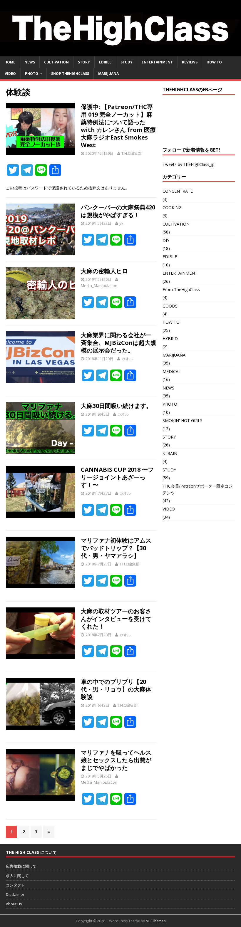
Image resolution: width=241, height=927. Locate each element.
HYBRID (170, 338)
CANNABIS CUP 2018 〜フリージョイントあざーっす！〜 (117, 477)
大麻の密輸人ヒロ (104, 271)
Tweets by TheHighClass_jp (189, 164)
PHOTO (31, 73)
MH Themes (155, 920)
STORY (84, 62)
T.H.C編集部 (131, 153)
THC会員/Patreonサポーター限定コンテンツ (198, 489)
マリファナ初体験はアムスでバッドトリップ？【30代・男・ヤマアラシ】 (116, 548)
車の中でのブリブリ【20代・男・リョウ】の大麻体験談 (116, 689)
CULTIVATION (56, 62)
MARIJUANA (108, 73)
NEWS (29, 62)
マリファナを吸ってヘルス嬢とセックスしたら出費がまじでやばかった (116, 760)
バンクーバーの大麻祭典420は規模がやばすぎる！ (118, 211)
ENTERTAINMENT (157, 62)
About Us (14, 903)
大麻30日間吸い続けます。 (116, 406)
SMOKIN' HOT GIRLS (182, 420)
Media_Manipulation (99, 285)
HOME (9, 62)
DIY (166, 240)
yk (121, 223)
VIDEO (10, 73)
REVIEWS (190, 62)
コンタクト (15, 885)
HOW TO (214, 62)
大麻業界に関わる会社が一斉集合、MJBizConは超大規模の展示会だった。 (118, 342)
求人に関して (17, 875)
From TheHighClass (181, 289)
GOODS (170, 306)
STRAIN (170, 453)
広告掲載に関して (21, 866)
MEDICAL (172, 371)
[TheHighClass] (120, 53)
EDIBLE (105, 62)
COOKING (172, 207)
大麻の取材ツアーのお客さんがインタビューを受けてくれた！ (116, 618)
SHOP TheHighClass (70, 73)
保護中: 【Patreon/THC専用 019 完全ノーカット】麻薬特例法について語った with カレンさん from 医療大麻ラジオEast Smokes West (118, 126)
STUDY (126, 62)
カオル (127, 358)
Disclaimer (15, 894)
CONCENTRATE (178, 191)
